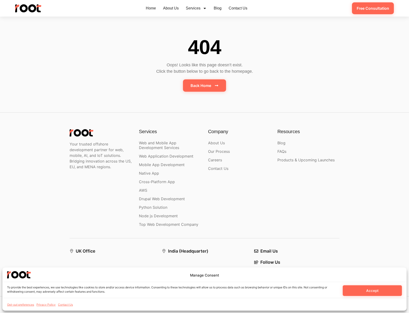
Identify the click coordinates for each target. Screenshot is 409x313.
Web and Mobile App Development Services (159, 145)
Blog (218, 8)
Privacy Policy (46, 304)
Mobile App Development (162, 164)
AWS (143, 190)
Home (151, 8)
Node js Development (158, 215)
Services (193, 8)
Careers (215, 160)
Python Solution (153, 207)
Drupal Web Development (162, 198)
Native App (149, 173)
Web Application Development (166, 156)
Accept (372, 290)
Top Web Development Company (168, 224)
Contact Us (65, 304)
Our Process (219, 151)
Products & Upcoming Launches (306, 160)
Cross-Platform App (157, 181)
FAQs (281, 151)
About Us (171, 8)
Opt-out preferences (20, 304)
